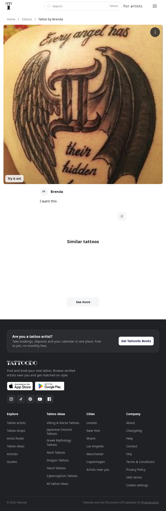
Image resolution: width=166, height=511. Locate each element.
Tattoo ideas (15, 446)
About (130, 423)
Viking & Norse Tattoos (63, 423)
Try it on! (14, 178)
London (91, 423)
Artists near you (97, 469)
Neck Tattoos (56, 452)
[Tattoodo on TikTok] (20, 399)
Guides (12, 462)
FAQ (129, 454)
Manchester (95, 454)
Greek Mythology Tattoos (59, 442)
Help (129, 438)
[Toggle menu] (154, 6)
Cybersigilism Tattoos (62, 476)
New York (93, 431)
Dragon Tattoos (58, 460)
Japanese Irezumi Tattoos (59, 431)
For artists (132, 6)
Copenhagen (95, 462)
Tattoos (113, 6)
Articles (12, 454)
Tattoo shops (16, 431)
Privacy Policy (135, 469)
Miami (91, 438)
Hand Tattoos (56, 468)
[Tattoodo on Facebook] (49, 399)
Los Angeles (95, 446)
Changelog (134, 431)
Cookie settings (137, 485)
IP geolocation (149, 502)
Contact (131, 446)
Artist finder (15, 438)
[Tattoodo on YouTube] (39, 399)
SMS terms (134, 477)
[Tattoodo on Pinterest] (30, 399)
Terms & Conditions (140, 462)
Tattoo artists (16, 423)
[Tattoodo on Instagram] (11, 399)
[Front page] (8, 6)
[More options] (155, 32)
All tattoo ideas (57, 484)
